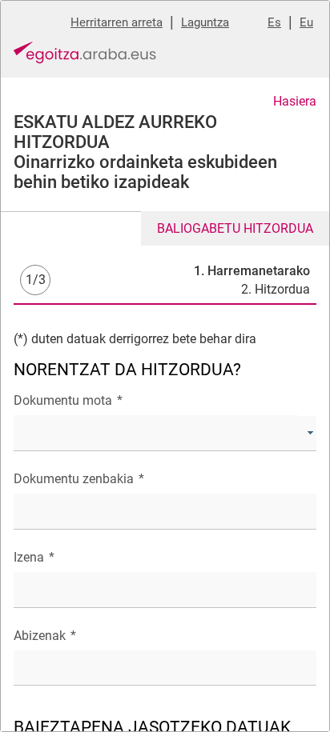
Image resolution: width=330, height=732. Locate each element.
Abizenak (45, 635)
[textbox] (165, 512)
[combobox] (165, 433)
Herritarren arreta (116, 22)
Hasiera (294, 101)
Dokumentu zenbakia (79, 478)
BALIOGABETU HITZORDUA (235, 228)
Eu (306, 22)
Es (274, 22)
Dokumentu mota (68, 400)
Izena (34, 557)
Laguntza (205, 22)
